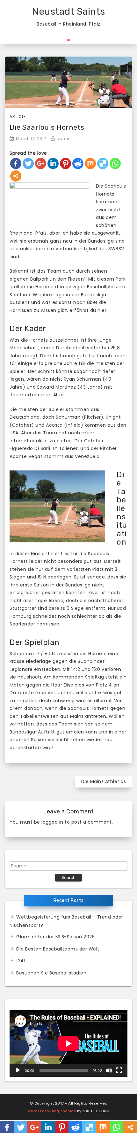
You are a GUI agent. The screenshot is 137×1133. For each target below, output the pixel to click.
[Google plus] (40, 163)
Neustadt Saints (68, 11)
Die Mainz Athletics (103, 781)
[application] (68, 1043)
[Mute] (109, 1070)
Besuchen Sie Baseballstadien (51, 973)
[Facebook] (15, 163)
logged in (52, 822)
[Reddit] (77, 163)
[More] (15, 176)
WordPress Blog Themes (52, 1111)
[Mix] (90, 163)
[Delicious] (102, 163)
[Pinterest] (65, 163)
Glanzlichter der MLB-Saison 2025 (55, 937)
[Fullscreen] (119, 1070)
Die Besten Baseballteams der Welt (57, 949)
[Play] (18, 1070)
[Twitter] (28, 163)
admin (63, 139)
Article (18, 116)
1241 (20, 961)
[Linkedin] (53, 163)
